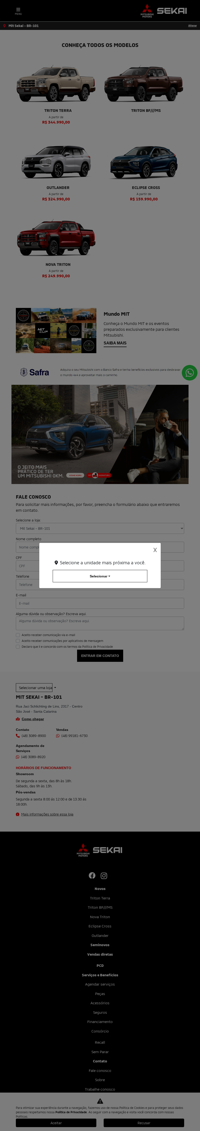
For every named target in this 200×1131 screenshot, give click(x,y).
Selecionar (98, 576)
